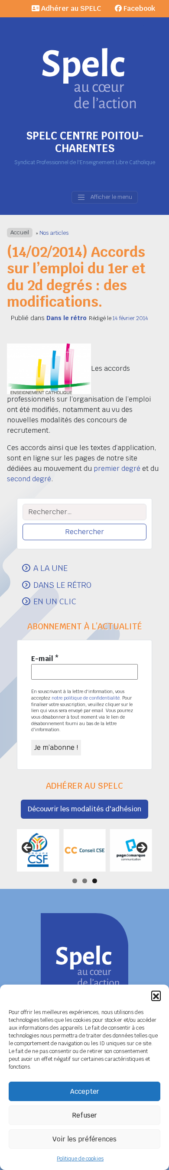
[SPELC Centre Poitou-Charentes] (85, 65)
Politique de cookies (80, 1158)
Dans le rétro (66, 318)
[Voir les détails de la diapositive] (38, 850)
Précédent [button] (27, 848)
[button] (156, 995)
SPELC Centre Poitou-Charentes (84, 142)
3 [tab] (94, 880)
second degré (29, 478)
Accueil (19, 233)
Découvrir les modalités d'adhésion (84, 808)
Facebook (138, 8)
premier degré (117, 468)
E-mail (45, 658)
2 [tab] (84, 880)
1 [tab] (74, 880)
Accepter (84, 1091)
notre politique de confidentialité (86, 698)
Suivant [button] (141, 848)
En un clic (54, 601)
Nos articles (53, 233)
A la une (50, 568)
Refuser (84, 1115)
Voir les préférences (84, 1139)
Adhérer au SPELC (70, 8)
